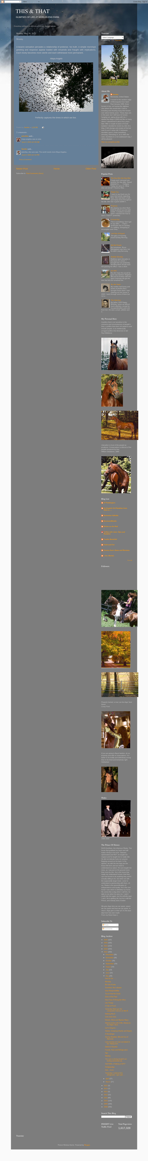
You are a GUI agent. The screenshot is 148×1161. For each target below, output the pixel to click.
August (108, 967)
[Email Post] (43, 127)
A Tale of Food (110, 1006)
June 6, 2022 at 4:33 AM (30, 142)
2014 (106, 1088)
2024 (106, 946)
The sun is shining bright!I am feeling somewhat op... (116, 1060)
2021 (106, 1085)
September (110, 964)
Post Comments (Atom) (34, 173)
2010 (106, 1101)
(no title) (114, 271)
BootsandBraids (110, 521)
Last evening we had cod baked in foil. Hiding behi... (117, 1043)
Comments (108, 929)
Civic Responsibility (112, 991)
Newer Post (22, 168)
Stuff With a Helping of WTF (115, 1064)
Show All (129, 560)
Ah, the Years (116, 284)
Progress (114, 206)
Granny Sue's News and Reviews (117, 550)
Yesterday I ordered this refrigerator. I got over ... (115, 1074)
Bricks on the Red (111, 526)
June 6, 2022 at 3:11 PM (30, 155)
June (108, 973)
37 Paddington (109, 503)
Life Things (109, 1003)
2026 (106, 940)
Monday (108, 981)
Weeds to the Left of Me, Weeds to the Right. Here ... (118, 1024)
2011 (106, 1098)
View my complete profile (110, 142)
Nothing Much (110, 1014)
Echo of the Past (111, 997)
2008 (106, 1107)
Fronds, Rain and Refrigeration (116, 1050)
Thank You (115, 192)
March (108, 1082)
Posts (106, 925)
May (107, 976)
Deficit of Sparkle (111, 1047)
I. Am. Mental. (109, 556)
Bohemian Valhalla (111, 515)
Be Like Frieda (110, 984)
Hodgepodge (110, 1067)
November (110, 958)
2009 (106, 1104)
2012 (106, 1095)
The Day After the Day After (121, 178)
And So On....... (110, 978)
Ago (106, 1053)
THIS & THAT (32, 11)
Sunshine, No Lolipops (113, 987)
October (109, 961)
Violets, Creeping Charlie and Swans (118, 1031)
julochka (25, 136)
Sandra (24, 149)
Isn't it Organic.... (111, 1028)
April (107, 1079)
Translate (118, 40)
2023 (106, 949)
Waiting (107, 1056)
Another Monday (117, 257)
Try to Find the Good (112, 994)
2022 (106, 952)
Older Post (91, 168)
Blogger (87, 1145)
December (110, 954)
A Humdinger (110, 1034)
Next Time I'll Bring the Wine (115, 1000)
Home (57, 168)
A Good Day (115, 220)
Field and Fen (109, 545)
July (107, 970)
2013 (106, 1091)
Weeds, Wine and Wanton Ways (116, 1020)
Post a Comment (25, 159)
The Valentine (116, 300)
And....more (109, 1070)
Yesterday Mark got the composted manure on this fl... (117, 1010)
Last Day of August (118, 233)
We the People (116, 245)
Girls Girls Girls (110, 1017)
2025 (106, 943)
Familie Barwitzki (110, 539)
